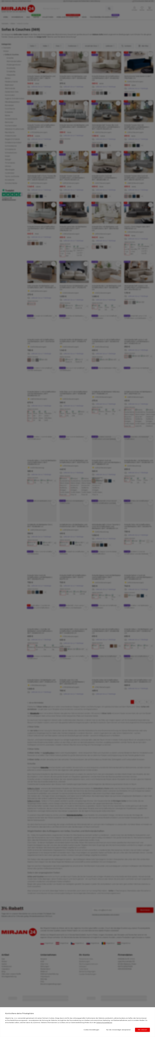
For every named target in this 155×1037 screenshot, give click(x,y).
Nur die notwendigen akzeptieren (118, 1030)
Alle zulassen (142, 1030)
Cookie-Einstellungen (91, 1030)
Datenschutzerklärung (104, 1022)
